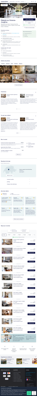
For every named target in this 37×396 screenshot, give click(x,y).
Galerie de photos (33, 4)
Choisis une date (14, 230)
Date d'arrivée (14, 229)
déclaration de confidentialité (19, 392)
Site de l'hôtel (21, 172)
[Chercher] (35, 1)
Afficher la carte (9, 175)
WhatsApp (28, 373)
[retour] (35, 92)
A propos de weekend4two (17, 379)
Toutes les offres (12, 1)
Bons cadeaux (18, 1)
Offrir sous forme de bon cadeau (29, 22)
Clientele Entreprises (16, 374)
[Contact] (31, 1)
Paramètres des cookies (17, 377)
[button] (7, 242)
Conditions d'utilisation (17, 378)
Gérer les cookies (34, 393)
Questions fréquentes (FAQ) (17, 381)
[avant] (33, 92)
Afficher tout (18, 154)
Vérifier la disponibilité (29, 19)
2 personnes (24, 230)
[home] (4, 1)
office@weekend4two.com (27, 33)
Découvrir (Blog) (16, 373)
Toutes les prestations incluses (18, 242)
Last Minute (22, 1)
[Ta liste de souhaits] (33, 1)
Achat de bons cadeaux (17, 372)
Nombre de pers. (24, 229)
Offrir (31, 336)
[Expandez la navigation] (26, 1)
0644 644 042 (26, 36)
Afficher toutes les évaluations (18, 219)
